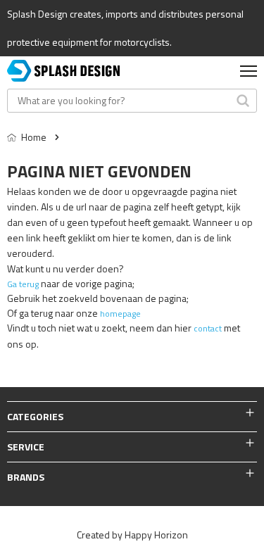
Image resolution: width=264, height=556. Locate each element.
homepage (120, 313)
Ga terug (23, 284)
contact (208, 328)
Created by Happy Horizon (132, 534)
